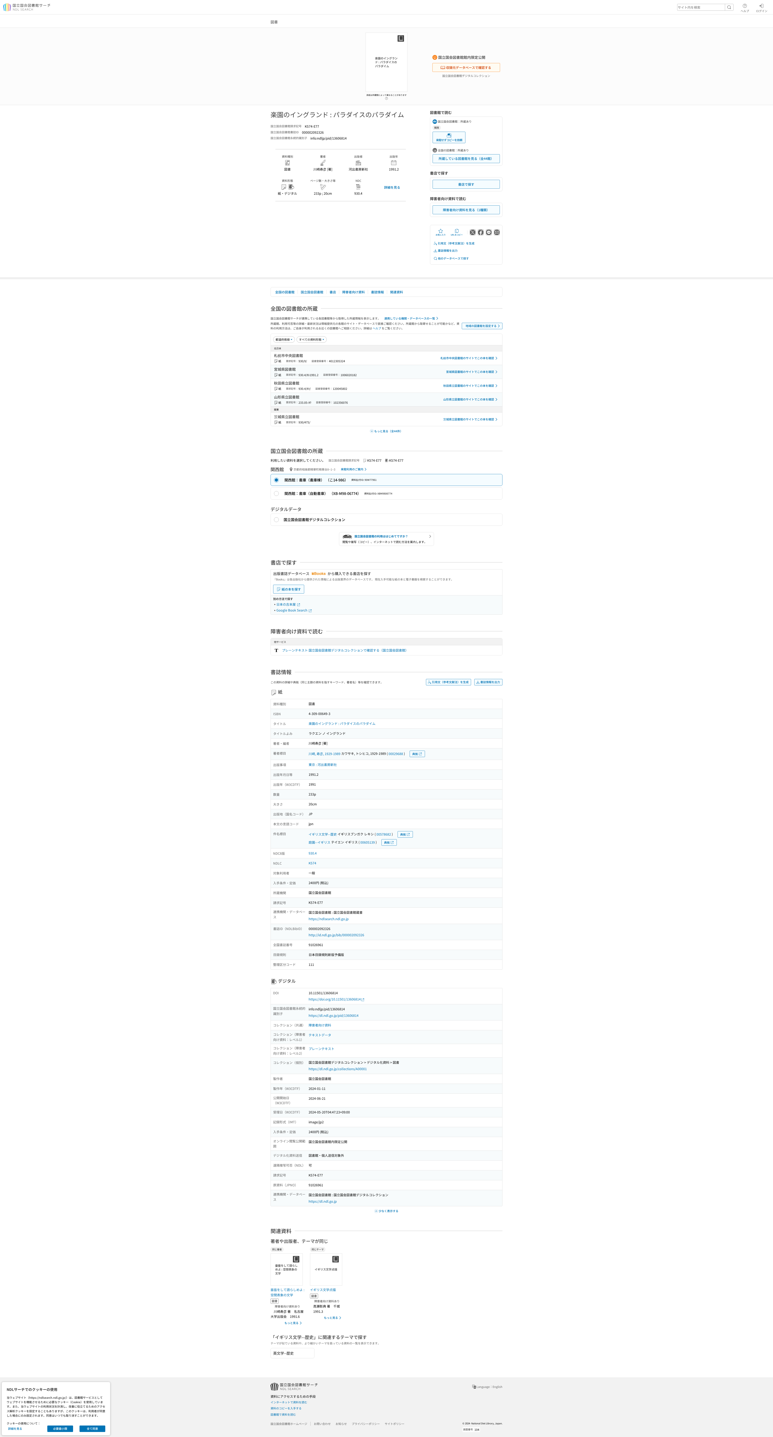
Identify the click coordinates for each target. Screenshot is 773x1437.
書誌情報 (377, 292)
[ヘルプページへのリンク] (386, 97)
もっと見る (291, 1323)
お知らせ (341, 1424)
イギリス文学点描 (323, 1289)
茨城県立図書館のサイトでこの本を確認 (468, 419)
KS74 (312, 863)
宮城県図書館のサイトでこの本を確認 (470, 372)
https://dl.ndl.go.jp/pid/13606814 (334, 1015)
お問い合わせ (322, 1424)
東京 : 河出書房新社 (323, 764)
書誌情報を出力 (448, 250)
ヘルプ (745, 11)
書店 (333, 292)
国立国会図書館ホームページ (289, 1424)
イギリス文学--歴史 (323, 834)
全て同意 (92, 1429)
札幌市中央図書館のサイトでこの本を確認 (467, 358)
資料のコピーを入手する (286, 1408)
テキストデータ (320, 1034)
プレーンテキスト (321, 1048)
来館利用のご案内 (352, 469)
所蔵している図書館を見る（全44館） (466, 158)
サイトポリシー (394, 1424)
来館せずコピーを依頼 (449, 140)
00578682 (383, 834)
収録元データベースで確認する (468, 67)
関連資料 (396, 292)
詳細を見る (392, 187)
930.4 (313, 853)
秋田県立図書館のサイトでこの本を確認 (468, 386)
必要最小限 (60, 1429)
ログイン (761, 11)
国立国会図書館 (312, 292)
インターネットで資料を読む (289, 1402)
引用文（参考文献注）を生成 (456, 243)
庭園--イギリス (319, 842)
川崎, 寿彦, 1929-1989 (324, 753)
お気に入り (441, 234)
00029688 (396, 753)
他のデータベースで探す (453, 258)
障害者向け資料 (353, 292)
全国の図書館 (285, 292)
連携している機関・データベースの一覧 (409, 318)
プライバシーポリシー (366, 1424)
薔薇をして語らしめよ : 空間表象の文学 (287, 1292)
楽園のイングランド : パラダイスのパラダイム (342, 723)
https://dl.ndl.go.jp (323, 1201)
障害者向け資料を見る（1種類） (466, 209)
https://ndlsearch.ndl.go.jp (329, 918)
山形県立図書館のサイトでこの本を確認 (468, 399)
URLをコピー (457, 234)
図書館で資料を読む (283, 1414)
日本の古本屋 (286, 604)
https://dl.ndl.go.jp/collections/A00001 (338, 1068)
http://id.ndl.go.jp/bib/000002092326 (336, 934)
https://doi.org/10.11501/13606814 (335, 999)
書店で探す (466, 184)
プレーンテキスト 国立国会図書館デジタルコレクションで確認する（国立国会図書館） (345, 650)
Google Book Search (292, 610)
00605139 (367, 842)
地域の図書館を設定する (481, 326)
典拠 (415, 754)
